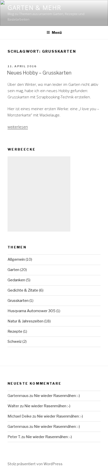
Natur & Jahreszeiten (25, 321)
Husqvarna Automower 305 (32, 311)
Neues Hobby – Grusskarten (39, 73)
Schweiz (15, 341)
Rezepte (15, 331)
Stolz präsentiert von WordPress (35, 464)
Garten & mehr (34, 7)
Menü (57, 32)
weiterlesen (18, 126)
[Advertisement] (39, 194)
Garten (13, 269)
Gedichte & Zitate (23, 290)
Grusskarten (18, 300)
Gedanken (16, 280)
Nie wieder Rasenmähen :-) (57, 395)
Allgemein (16, 259)
